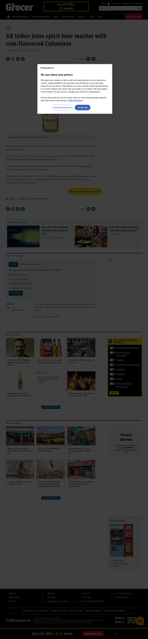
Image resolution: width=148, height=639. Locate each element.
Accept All (83, 107)
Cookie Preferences (63, 107)
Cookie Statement (75, 100)
